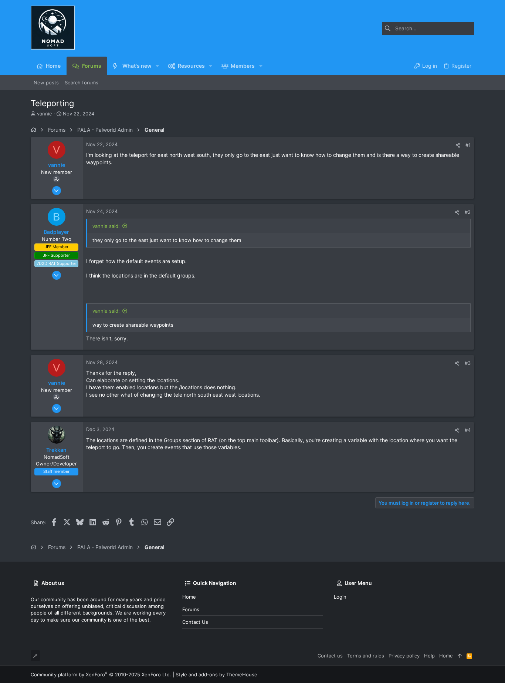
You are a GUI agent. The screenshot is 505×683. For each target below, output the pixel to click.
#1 (468, 145)
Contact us (195, 622)
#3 (468, 363)
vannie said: (106, 226)
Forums (190, 609)
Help (429, 656)
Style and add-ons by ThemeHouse (216, 674)
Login (340, 597)
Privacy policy (404, 656)
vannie (44, 114)
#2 (468, 212)
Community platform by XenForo (101, 674)
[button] (157, 65)
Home (189, 597)
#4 (468, 430)
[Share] (458, 145)
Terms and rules (365, 656)
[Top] (459, 655)
